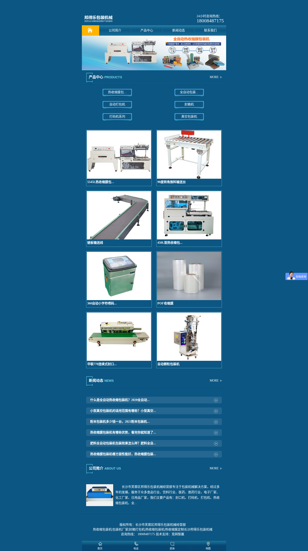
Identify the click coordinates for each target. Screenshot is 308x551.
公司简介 (115, 30)
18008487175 (210, 20)
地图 (208, 548)
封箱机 (189, 104)
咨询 (172, 548)
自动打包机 (117, 104)
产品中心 (146, 30)
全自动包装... (189, 92)
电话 (135, 548)
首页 (99, 548)
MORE (214, 77)
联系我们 (210, 30)
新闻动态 (178, 30)
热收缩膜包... (117, 92)
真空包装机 (189, 116)
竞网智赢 (178, 534)
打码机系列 (117, 116)
